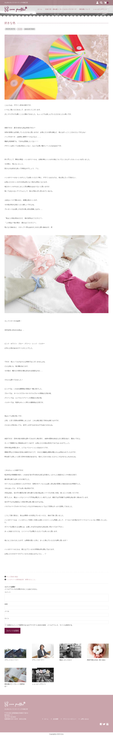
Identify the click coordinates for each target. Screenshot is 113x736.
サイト (7, 618)
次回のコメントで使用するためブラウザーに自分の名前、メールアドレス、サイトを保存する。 (40, 625)
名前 (6, 604)
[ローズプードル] (16, 9)
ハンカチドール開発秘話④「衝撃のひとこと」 (22, 579)
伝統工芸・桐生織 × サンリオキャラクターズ (60, 9)
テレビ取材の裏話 (12, 577)
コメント (8, 592)
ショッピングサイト (100, 9)
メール (7, 611)
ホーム (40, 9)
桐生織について (84, 9)
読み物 (20, 29)
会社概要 (55, 719)
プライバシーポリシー (69, 719)
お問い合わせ (85, 719)
